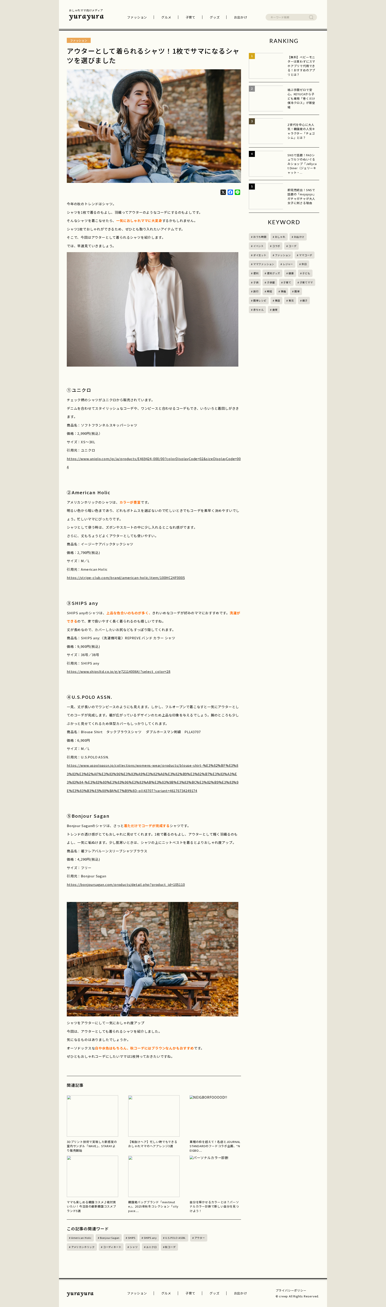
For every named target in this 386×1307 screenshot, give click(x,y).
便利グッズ (273, 273)
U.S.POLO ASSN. (175, 1237)
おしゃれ (280, 237)
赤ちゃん (258, 309)
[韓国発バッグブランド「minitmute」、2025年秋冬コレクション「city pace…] (154, 1176)
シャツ (134, 1247)
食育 (275, 309)
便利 (256, 273)
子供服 (271, 282)
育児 (291, 300)
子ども (306, 273)
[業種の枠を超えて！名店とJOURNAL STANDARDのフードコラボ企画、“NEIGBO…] (215, 1116)
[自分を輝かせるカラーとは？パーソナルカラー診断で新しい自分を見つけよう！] (215, 1176)
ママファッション (263, 264)
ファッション (137, 17)
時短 (269, 291)
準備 (283, 291)
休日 (304, 264)
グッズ (215, 17)
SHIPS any (150, 1237)
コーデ (292, 246)
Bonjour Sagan (110, 1237)
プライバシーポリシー (291, 1290)
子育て (190, 17)
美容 (277, 300)
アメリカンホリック (83, 1247)
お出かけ (240, 17)
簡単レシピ (259, 300)
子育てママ (306, 282)
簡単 (297, 291)
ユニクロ (151, 1247)
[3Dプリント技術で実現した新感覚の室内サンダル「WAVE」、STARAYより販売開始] (92, 1116)
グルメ (166, 17)
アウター (200, 1237)
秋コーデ (170, 1247)
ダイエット (259, 255)
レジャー (288, 264)
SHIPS (131, 1237)
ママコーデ (305, 255)
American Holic (81, 1237)
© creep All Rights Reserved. (297, 1296)
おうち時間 (259, 237)
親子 (305, 300)
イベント (258, 246)
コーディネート (112, 1247)
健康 (291, 273)
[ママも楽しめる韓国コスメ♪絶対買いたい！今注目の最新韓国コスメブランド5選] (92, 1176)
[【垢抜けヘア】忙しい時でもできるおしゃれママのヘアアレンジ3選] (154, 1116)
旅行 (256, 291)
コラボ (276, 246)
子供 (256, 282)
